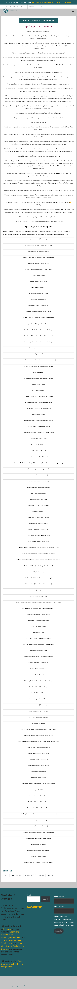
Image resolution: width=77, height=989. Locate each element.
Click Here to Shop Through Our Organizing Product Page (51, 2)
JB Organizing (34, 907)
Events (49, 986)
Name (59, 897)
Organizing (14, 932)
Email (59, 906)
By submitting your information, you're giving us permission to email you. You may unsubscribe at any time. (64, 920)
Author (72, 986)
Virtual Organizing (61, 986)
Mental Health (7, 934)
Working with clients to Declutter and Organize (12, 946)
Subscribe (58, 931)
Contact (42, 986)
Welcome (33, 986)
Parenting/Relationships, (11, 937)
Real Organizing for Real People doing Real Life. (12, 964)
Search (29, 895)
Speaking (7, 929)
